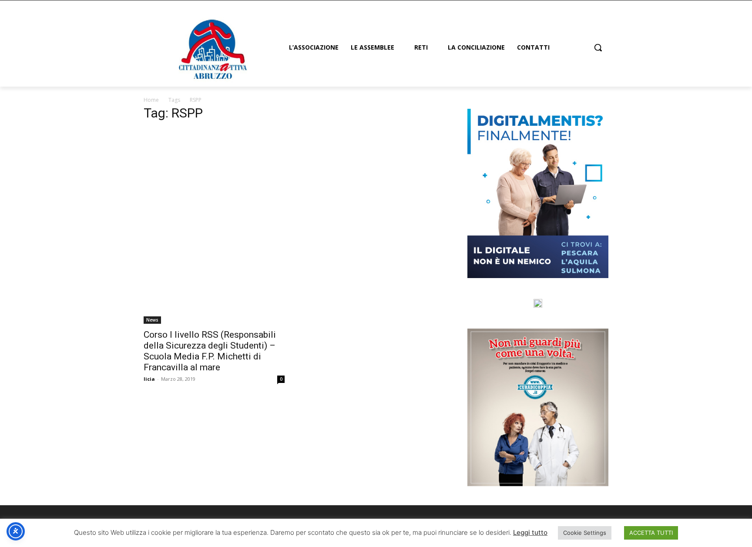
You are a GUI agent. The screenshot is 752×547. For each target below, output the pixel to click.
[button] (598, 47)
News (152, 320)
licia (149, 379)
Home (151, 100)
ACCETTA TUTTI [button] (651, 532)
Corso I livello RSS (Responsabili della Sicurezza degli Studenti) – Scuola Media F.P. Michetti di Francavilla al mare (210, 350)
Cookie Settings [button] (584, 532)
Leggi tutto (530, 532)
